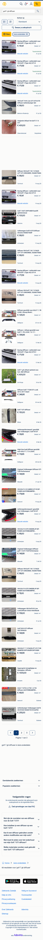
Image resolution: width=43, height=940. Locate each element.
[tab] (4, 21)
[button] (26, 4)
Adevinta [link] (25, 909)
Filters (8, 34)
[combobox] (18, 11)
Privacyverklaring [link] (8, 899)
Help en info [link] (6, 895)
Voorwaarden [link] (27, 895)
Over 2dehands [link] (7, 909)
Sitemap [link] (5, 914)
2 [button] (21, 733)
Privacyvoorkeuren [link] (9, 903)
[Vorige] (10, 732)
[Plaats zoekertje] (37, 4)
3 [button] (26, 733)
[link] (4, 4)
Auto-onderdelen (19, 34)
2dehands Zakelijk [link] (9, 891)
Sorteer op (20, 18)
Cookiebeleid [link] (26, 899)
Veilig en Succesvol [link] (29, 891)
